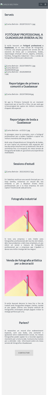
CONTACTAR (24, 353)
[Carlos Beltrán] (9, 4)
